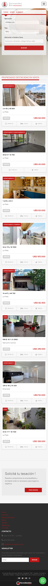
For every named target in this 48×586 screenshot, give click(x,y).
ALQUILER (19, 12)
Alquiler (4, 523)
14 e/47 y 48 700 (9, 293)
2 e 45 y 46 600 (9, 109)
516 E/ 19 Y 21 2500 (10, 340)
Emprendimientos (8, 518)
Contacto (5, 528)
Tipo (5, 28)
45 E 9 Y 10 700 (9, 155)
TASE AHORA (33, 490)
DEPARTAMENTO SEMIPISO (11, 224)
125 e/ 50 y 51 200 (10, 386)
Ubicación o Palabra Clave (13, 37)
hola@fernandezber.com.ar (14, 544)
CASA (5, 317)
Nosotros (5, 515)
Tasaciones (6, 525)
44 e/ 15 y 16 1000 (9, 247)
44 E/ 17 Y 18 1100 (9, 432)
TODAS (5, 12)
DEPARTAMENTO (8, 86)
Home (4, 512)
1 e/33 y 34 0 (8, 201)
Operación (8, 19)
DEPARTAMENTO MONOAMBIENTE (14, 132)
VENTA (12, 12)
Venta (4, 520)
